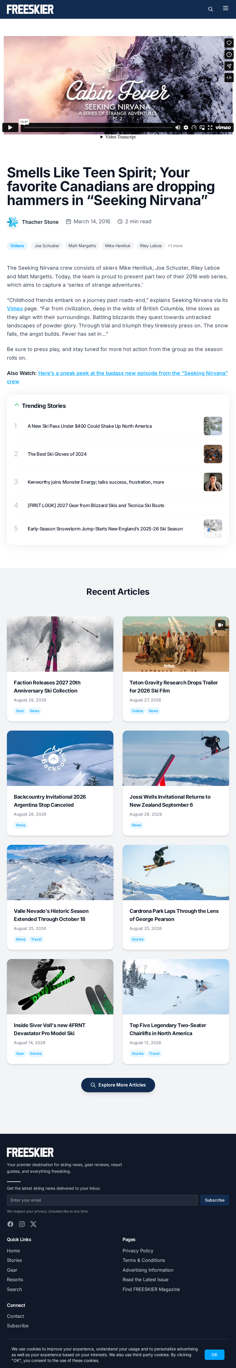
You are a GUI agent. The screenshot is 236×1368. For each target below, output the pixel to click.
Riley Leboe (151, 245)
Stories (14, 1260)
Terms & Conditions (144, 1260)
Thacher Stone (40, 222)
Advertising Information (148, 1270)
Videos (17, 245)
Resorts (15, 1279)
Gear (12, 1270)
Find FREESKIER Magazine (151, 1289)
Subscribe (214, 1200)
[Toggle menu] (225, 8)
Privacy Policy (138, 1250)
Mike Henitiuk (118, 245)
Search (14, 1289)
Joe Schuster (47, 245)
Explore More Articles (122, 1085)
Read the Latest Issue (145, 1279)
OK (215, 1354)
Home (13, 1250)
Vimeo (15, 308)
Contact (15, 1316)
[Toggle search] (210, 9)
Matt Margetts (82, 245)
